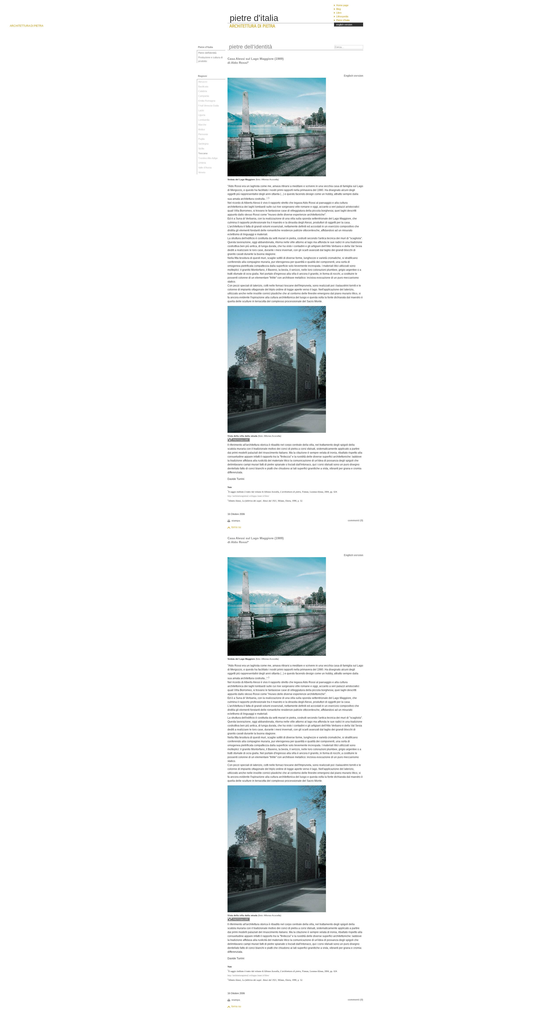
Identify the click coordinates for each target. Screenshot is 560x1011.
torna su (236, 527)
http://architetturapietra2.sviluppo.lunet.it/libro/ (248, 496)
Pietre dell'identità (207, 52)
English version (353, 75)
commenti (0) (355, 520)
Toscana (202, 153)
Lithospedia (342, 16)
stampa (235, 520)
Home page (342, 5)
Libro (338, 12)
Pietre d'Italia (343, 20)
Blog (338, 9)
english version (344, 24)
